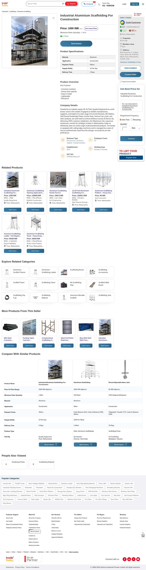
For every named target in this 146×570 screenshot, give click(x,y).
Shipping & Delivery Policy (13, 527)
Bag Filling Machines (10, 495)
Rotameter (28, 487)
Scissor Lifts (129, 483)
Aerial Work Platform (46, 491)
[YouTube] (138, 559)
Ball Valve (117, 495)
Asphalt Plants (26, 495)
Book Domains (56, 521)
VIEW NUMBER (130, 68)
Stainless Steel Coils (74, 499)
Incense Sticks (22, 499)
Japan (8, 552)
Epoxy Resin (80, 491)
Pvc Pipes (88, 499)
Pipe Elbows (7, 503)
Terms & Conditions (32, 567)
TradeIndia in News (34, 527)
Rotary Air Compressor (54, 487)
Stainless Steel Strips (128, 491)
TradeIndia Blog (33, 524)
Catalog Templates (57, 534)
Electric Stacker (115, 483)
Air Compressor (8, 499)
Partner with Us (33, 539)
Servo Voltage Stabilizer (37, 483)
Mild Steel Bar (93, 491)
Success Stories (33, 521)
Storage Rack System (64, 491)
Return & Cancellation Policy (14, 524)
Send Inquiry (76, 43)
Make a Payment (33, 542)
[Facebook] (125, 559)
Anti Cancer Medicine (131, 495)
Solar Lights (35, 499)
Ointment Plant (53, 495)
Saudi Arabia (54, 552)
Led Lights (93, 495)
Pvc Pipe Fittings (101, 499)
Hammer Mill (128, 487)
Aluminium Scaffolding (24, 11)
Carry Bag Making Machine (85, 483)
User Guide (9, 521)
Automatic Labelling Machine (12, 491)
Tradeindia (5, 11)
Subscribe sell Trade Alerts (105, 524)
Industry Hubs (124, 521)
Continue (131, 138)
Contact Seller (130, 74)
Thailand (26, 552)
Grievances (10, 567)
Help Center (9, 518)
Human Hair (7, 483)
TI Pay (53, 524)
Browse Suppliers (102, 521)
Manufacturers (124, 518)
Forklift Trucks (20, 483)
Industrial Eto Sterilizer (74, 487)
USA (61, 552)
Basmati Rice (53, 483)
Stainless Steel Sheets (109, 491)
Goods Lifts (47, 499)
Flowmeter (39, 487)
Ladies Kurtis (81, 495)
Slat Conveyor (39, 495)
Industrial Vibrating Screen (12, 487)
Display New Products (80, 518)
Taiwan (19, 552)
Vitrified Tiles (59, 499)
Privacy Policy (19, 567)
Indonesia (41, 552)
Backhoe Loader (66, 483)
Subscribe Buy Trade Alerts (82, 524)
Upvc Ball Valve (127, 499)
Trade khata (55, 527)
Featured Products (125, 527)
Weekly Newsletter (34, 545)
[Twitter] (134, 559)
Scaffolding (13, 11)
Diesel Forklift (31, 491)
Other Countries (73, 552)
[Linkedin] (129, 559)
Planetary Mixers (67, 495)
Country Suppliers (125, 524)
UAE (47, 552)
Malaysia (33, 552)
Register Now (131, 158)
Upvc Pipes (114, 499)
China (13, 552)
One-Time (125, 120)
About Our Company (35, 518)
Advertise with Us (57, 518)
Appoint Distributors (57, 537)
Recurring (137, 120)
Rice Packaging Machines (94, 487)
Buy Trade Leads (79, 521)
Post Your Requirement (104, 518)
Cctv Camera (105, 495)
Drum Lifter (102, 483)
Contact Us (32, 536)
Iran (66, 552)
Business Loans (56, 531)
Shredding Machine (113, 487)
